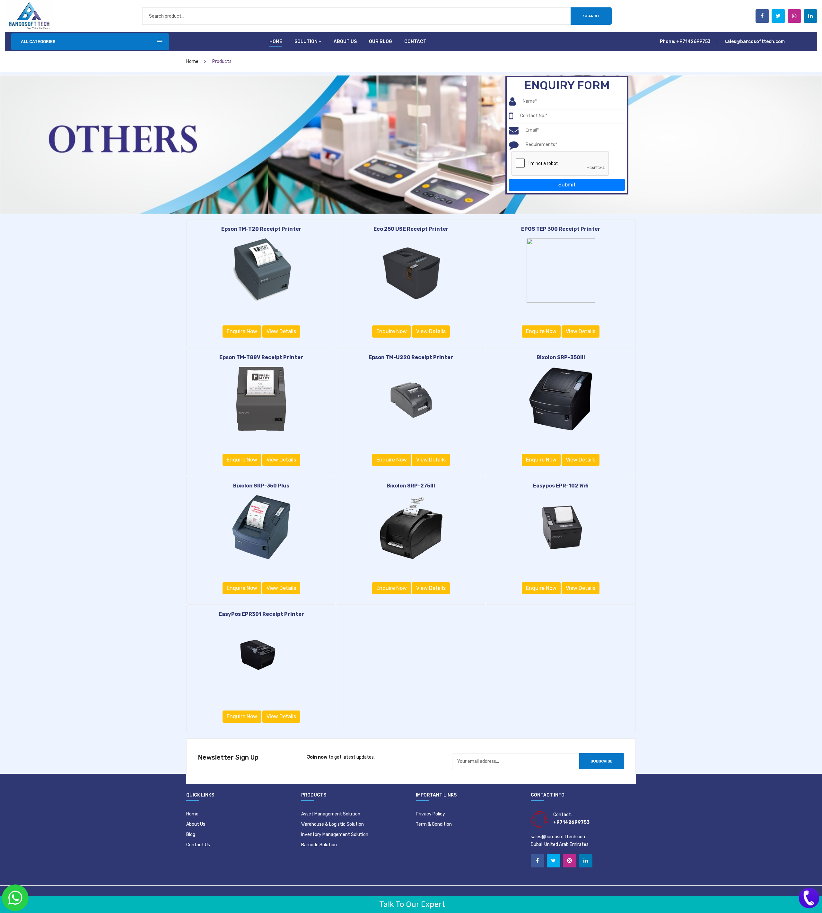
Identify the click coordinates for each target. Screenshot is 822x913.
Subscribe (601, 761)
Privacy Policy (430, 814)
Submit (567, 185)
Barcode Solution (319, 845)
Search (591, 16)
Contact (415, 41)
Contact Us (198, 845)
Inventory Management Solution (334, 834)
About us (345, 41)
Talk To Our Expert (411, 904)
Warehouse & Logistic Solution (332, 824)
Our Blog (380, 41)
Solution (306, 41)
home (192, 61)
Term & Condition (434, 824)
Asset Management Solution (330, 814)
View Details (281, 331)
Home (275, 41)
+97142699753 (693, 41)
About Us (195, 824)
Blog (190, 834)
